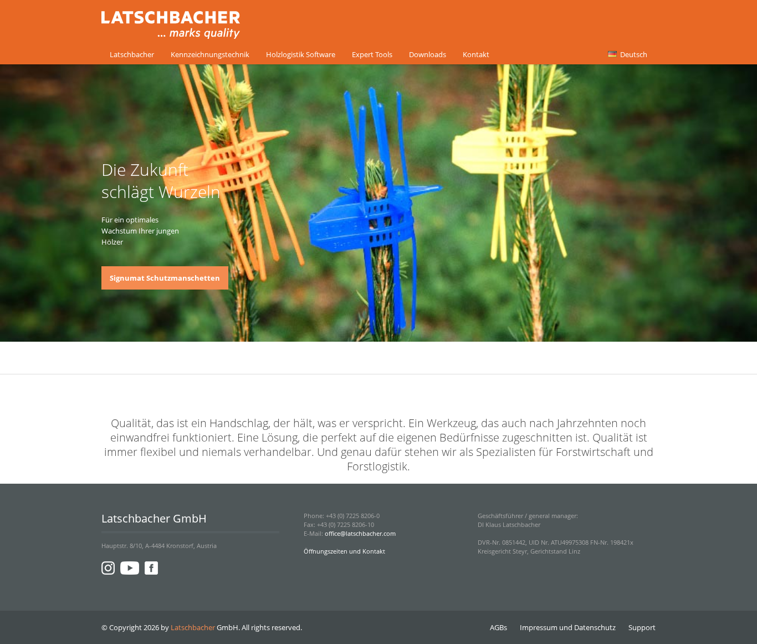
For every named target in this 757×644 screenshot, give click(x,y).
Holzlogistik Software (300, 54)
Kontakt (476, 54)
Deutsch (632, 54)
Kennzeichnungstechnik (210, 54)
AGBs (498, 627)
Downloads (427, 54)
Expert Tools (372, 54)
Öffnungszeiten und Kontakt (344, 551)
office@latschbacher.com (360, 533)
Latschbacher (132, 54)
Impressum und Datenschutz (568, 627)
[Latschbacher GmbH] (170, 32)
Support (642, 627)
